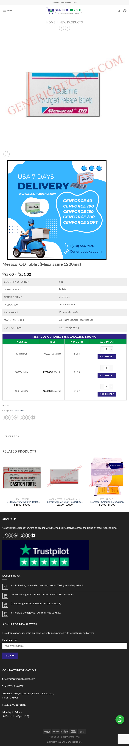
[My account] (119, 10)
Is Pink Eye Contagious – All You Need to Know (36, 612)
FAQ (78, 737)
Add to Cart (107, 356)
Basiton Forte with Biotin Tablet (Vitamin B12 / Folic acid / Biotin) (22, 502)
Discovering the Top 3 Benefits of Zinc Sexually (36, 603)
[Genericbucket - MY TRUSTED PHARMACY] (64, 11)
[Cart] (125, 10)
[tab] (12, 436)
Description (12, 436)
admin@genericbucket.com (20, 678)
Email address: (10, 640)
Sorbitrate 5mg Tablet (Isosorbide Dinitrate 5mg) (64, 502)
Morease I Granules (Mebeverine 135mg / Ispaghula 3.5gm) (106, 502)
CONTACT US (67, 737)
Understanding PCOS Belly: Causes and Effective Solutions (42, 594)
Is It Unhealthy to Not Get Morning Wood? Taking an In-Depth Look (47, 585)
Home (50, 22)
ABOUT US (54, 737)
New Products (71, 22)
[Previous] (2, 484)
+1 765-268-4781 (14, 686)
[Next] (126, 484)
